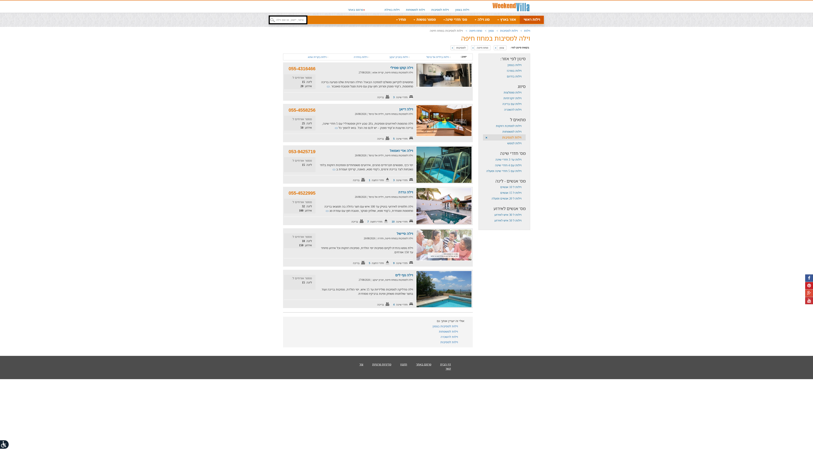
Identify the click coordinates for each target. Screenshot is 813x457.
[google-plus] (809, 293)
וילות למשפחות (415, 10)
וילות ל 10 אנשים (510, 187)
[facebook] (809, 278)
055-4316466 (302, 68)
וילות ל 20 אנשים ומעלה (506, 198)
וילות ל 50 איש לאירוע (507, 220)
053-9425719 (302, 151)
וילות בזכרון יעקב (399, 57)
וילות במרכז (514, 71)
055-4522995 (302, 193)
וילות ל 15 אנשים (510, 193)
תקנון (403, 364)
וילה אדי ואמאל (401, 150)
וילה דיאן (406, 109)
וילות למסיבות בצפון (445, 326)
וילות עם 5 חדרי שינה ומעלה (503, 171)
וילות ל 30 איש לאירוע (507, 215)
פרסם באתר (355, 10)
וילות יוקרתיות (512, 98)
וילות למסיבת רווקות (508, 126)
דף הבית (445, 364)
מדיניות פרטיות (381, 364)
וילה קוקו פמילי (401, 67)
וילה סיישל (405, 233)
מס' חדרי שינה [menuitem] (456, 19)
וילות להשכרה (512, 109)
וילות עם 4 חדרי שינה (508, 165)
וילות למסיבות (440, 10)
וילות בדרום (514, 76)
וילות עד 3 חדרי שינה (508, 159)
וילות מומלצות (512, 92)
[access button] (4, 444)
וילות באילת (392, 10)
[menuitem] (462, 6)
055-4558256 (302, 110)
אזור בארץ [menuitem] (507, 19)
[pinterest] (809, 285)
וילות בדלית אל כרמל (438, 57)
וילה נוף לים (404, 275)
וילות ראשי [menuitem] (532, 19)
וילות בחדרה (361, 57)
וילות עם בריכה (511, 104)
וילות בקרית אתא (317, 57)
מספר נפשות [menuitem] (426, 19)
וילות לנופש (514, 143)
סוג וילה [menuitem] (483, 19)
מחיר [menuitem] (402, 19)
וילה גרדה (405, 192)
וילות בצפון (462, 10)
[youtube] (809, 300)
